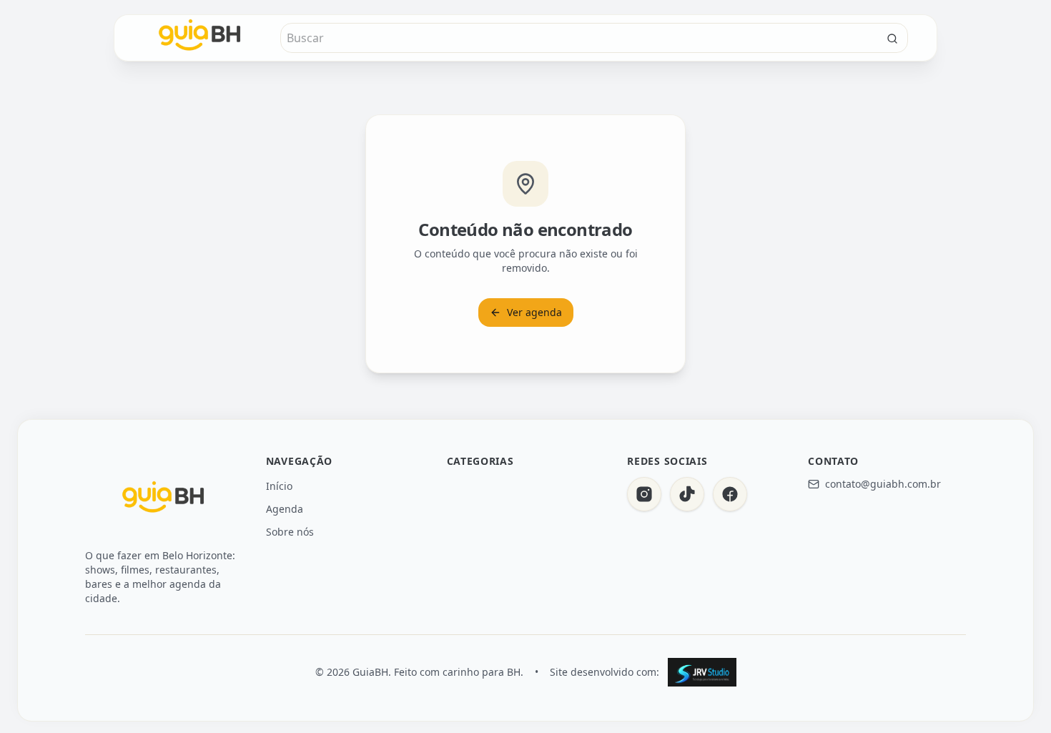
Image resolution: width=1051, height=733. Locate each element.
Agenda (284, 509)
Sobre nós (290, 531)
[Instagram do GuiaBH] (644, 494)
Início (279, 486)
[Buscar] (892, 38)
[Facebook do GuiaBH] (730, 494)
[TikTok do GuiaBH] (687, 494)
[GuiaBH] (163, 500)
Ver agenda (534, 312)
